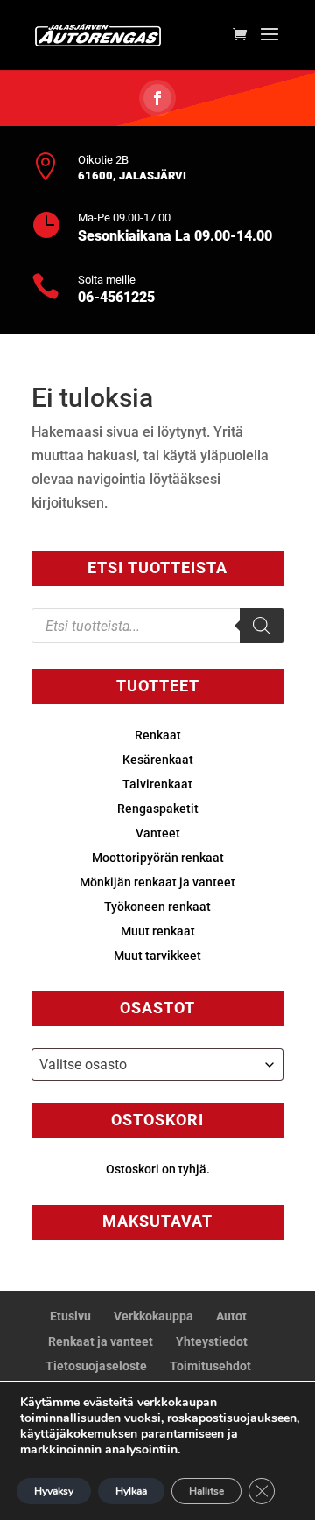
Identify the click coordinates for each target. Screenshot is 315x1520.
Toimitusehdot (210, 1366)
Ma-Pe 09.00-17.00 (124, 217)
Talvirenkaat (157, 784)
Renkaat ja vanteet (100, 1341)
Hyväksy (54, 1491)
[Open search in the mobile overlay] (158, 625)
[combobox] (158, 1064)
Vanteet (158, 833)
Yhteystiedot (212, 1341)
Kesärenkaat (157, 760)
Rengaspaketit (158, 809)
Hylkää (131, 1491)
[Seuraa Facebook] (158, 98)
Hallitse (206, 1491)
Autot (231, 1316)
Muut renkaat (158, 931)
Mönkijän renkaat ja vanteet (157, 882)
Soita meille (107, 279)
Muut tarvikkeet (157, 956)
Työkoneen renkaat (157, 907)
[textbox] (157, 1064)
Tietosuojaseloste (96, 1366)
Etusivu (70, 1316)
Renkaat (158, 735)
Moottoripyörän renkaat (158, 858)
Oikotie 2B (103, 159)
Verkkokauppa (153, 1316)
